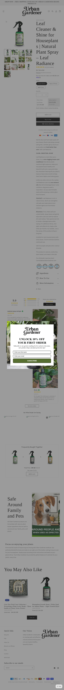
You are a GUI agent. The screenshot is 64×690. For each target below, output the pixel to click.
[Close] (55, 323)
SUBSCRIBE (32, 361)
